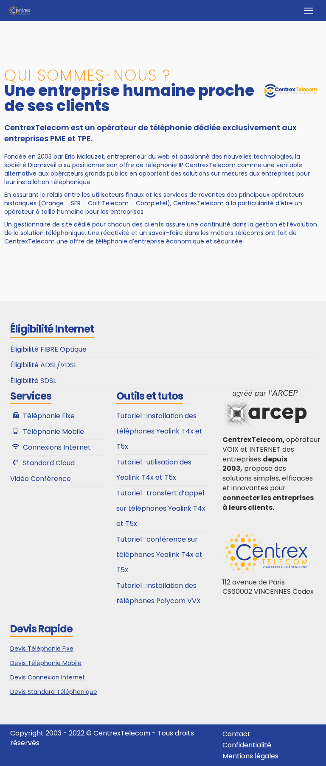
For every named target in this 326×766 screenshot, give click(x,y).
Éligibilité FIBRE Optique (48, 349)
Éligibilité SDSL (33, 381)
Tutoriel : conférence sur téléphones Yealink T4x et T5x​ (159, 554)
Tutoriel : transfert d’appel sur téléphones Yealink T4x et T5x (160, 508)
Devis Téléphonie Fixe (41, 648)
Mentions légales (250, 756)
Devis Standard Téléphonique (53, 692)
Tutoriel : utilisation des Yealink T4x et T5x (153, 469)
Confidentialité (246, 745)
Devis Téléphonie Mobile (46, 663)
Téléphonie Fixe (49, 416)
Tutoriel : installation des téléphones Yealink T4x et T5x (159, 431)
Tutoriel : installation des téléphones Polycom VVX (158, 593)
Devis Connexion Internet (47, 677)
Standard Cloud (49, 463)
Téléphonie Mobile (53, 431)
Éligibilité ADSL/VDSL (43, 365)
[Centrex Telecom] (19, 10)
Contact (236, 734)
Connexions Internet (57, 447)
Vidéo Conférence (40, 479)
